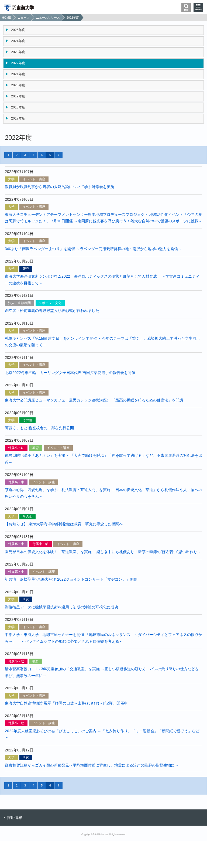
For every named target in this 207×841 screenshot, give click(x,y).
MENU (198, 9)
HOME (6, 17)
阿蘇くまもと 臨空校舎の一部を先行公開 (39, 428)
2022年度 (73, 17)
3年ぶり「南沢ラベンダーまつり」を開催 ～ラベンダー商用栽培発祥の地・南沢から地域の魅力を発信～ (93, 249)
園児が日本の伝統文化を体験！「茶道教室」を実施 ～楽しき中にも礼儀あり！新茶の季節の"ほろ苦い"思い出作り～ (103, 552)
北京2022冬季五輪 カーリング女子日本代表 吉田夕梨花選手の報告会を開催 (70, 372)
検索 (186, 10)
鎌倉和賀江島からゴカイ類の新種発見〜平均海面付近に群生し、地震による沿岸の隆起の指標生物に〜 (91, 765)
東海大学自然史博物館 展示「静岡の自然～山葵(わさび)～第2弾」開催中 (66, 703)
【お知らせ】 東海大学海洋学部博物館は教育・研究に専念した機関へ (64, 524)
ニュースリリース (48, 17)
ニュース (23, 17)
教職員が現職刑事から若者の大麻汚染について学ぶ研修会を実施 (59, 187)
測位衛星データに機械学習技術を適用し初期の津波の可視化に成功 (61, 607)
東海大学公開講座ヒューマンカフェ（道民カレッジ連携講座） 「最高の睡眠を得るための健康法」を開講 (94, 400)
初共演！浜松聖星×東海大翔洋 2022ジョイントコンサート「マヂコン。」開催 (71, 579)
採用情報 (14, 817)
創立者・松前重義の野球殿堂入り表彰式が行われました (52, 310)
